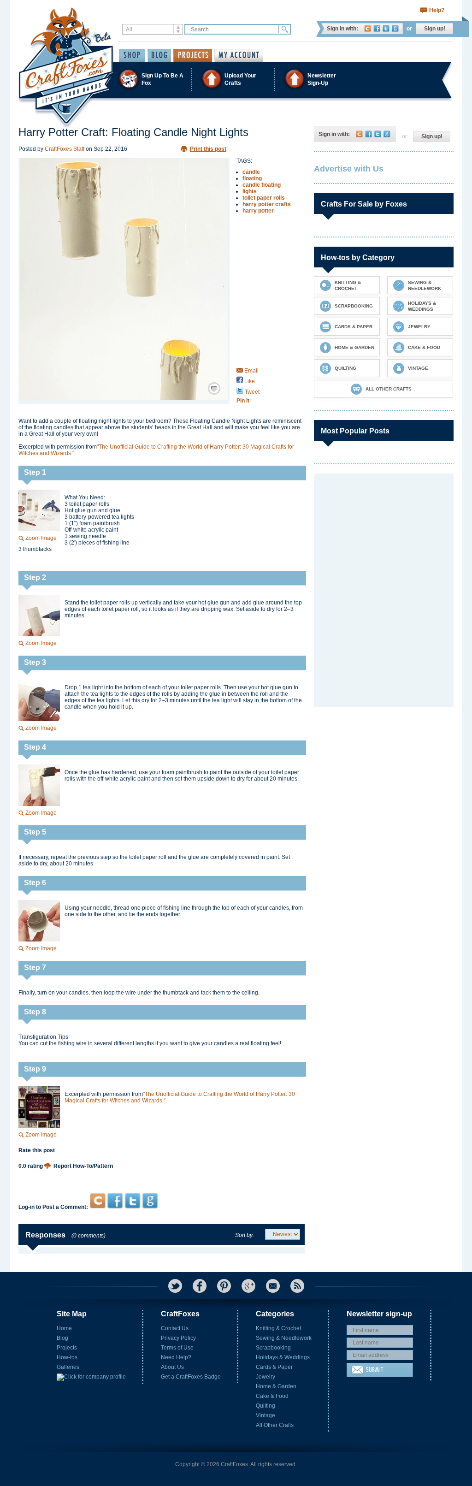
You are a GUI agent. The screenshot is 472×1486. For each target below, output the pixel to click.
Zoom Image (41, 538)
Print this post (208, 149)
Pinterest (224, 1286)
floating (252, 178)
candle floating (261, 185)
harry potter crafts (266, 204)
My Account (238, 55)
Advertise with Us (349, 168)
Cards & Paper (274, 1367)
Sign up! (434, 28)
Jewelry (265, 1377)
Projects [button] (192, 55)
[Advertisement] (161, 1175)
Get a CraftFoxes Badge (191, 1377)
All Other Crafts (275, 1425)
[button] (236, 79)
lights (249, 191)
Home (64, 1328)
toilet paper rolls (263, 198)
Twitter (386, 28)
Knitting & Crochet (278, 1328)
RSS (297, 1286)
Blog (62, 1338)
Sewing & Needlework (284, 1338)
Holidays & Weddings (283, 1357)
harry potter (258, 210)
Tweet (251, 392)
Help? (436, 10)
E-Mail (273, 1286)
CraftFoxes (367, 28)
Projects (67, 1347)
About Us (172, 1367)
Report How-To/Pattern (83, 1166)
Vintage (265, 1415)
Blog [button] (159, 55)
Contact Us (175, 1328)
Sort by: (244, 1235)
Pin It (242, 400)
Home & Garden (276, 1386)
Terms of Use (177, 1347)
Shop (132, 55)
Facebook (376, 28)
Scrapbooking (273, 1347)
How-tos (67, 1357)
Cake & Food (272, 1396)
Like (249, 381)
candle (251, 172)
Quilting (265, 1406)
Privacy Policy (178, 1338)
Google (395, 28)
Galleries (68, 1367)
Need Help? (176, 1357)
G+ (248, 1286)
